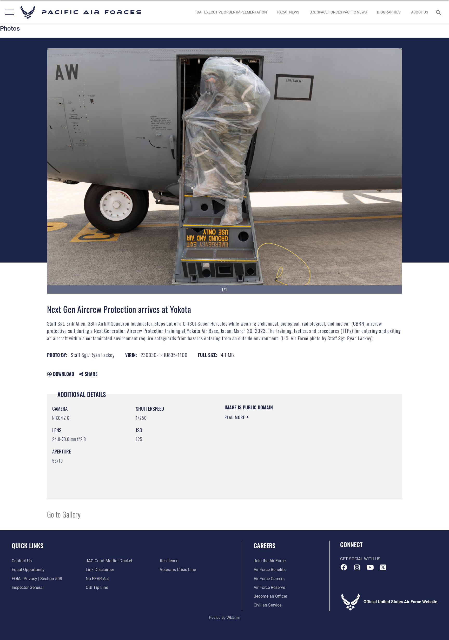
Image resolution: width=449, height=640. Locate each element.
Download (63, 373)
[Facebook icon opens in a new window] (344, 567)
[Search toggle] (439, 12)
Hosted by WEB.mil (224, 617)
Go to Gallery (64, 514)
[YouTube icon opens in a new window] (370, 567)
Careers (264, 545)
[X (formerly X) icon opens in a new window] (383, 567)
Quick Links (27, 545)
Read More (235, 417)
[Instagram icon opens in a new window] (357, 567)
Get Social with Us (360, 558)
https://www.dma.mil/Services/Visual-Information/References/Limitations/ (285, 450)
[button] (8, 12)
